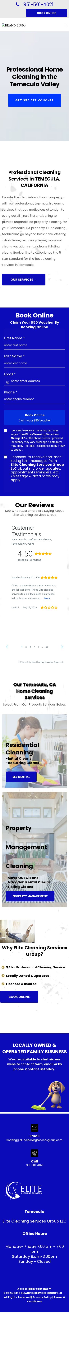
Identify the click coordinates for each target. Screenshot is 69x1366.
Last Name (14, 356)
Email (10, 374)
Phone (10, 392)
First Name (14, 338)
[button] (65, 25)
